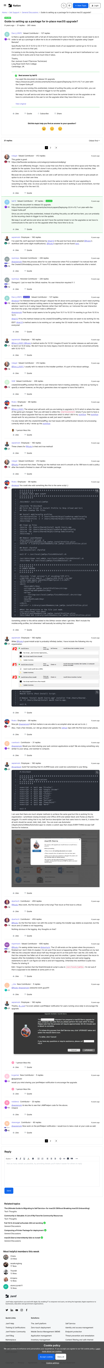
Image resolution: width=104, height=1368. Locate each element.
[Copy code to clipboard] (97, 491)
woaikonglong (16, 1263)
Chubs (13, 1256)
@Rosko (87, 241)
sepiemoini (16, 237)
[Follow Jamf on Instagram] (21, 1310)
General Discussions (30, 12)
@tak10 (51, 241)
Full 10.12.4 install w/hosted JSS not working (23, 1223)
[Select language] (69, 5)
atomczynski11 (16, 1285)
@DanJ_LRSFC (18, 343)
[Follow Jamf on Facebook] (26, 1310)
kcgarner (15, 1075)
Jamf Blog (10, 1336)
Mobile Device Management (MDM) (45, 1331)
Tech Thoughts (10, 1211)
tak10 (14, 201)
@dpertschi (45, 947)
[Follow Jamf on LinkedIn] (12, 1310)
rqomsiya (15, 258)
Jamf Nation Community (16, 1331)
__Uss (14, 984)
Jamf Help (10, 1323)
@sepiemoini (17, 262)
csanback (16, 742)
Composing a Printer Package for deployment (24, 1230)
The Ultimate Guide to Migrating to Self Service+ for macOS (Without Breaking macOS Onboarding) (47, 1208)
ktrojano (13, 1278)
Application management (41, 1336)
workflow (82, 414)
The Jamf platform (38, 1323)
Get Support (14, 12)
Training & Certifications (15, 1327)
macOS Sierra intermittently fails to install (22, 1238)
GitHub (64, 728)
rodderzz (15, 1101)
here (77, 243)
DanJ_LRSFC (17, 33)
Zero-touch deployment (41, 1327)
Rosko (14, 402)
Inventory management (40, 1340)
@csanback (16, 767)
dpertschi (15, 901)
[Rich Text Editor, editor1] (52, 1174)
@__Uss (22, 1006)
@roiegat (15, 301)
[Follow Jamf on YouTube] (16, 1310)
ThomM (13, 1271)
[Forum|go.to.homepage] (14, 5)
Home (4, 12)
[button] (4, 6)
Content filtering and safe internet (79, 1340)
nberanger (16, 1122)
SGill (13, 381)
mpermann (16, 944)
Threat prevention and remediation (79, 1336)
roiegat (14, 156)
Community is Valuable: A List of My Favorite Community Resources (33, 1216)
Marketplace (11, 1340)
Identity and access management (79, 1327)
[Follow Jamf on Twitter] (7, 1310)
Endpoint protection (73, 1331)
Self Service (70, 1323)
